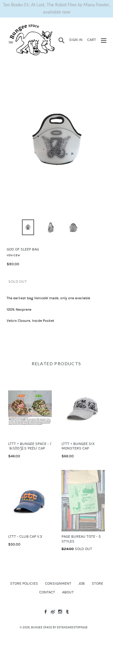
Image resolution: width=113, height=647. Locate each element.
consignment (58, 583)
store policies (24, 583)
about (68, 592)
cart (92, 39)
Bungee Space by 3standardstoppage (59, 627)
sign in (76, 39)
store (97, 583)
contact (47, 592)
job (81, 583)
